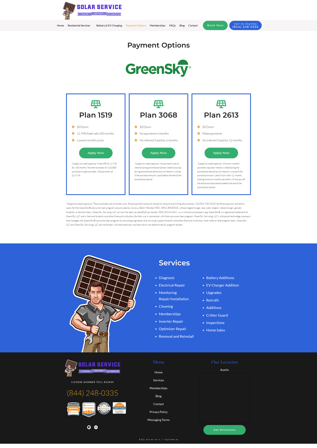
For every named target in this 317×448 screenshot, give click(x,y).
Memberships (158, 388)
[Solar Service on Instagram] (96, 427)
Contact (158, 404)
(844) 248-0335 (92, 392)
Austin (224, 369)
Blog (158, 396)
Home (158, 372)
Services (158, 380)
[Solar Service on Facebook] (89, 427)
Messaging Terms (158, 420)
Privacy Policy (159, 412)
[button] (96, 153)
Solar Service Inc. (153, 439)
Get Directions (225, 429)
